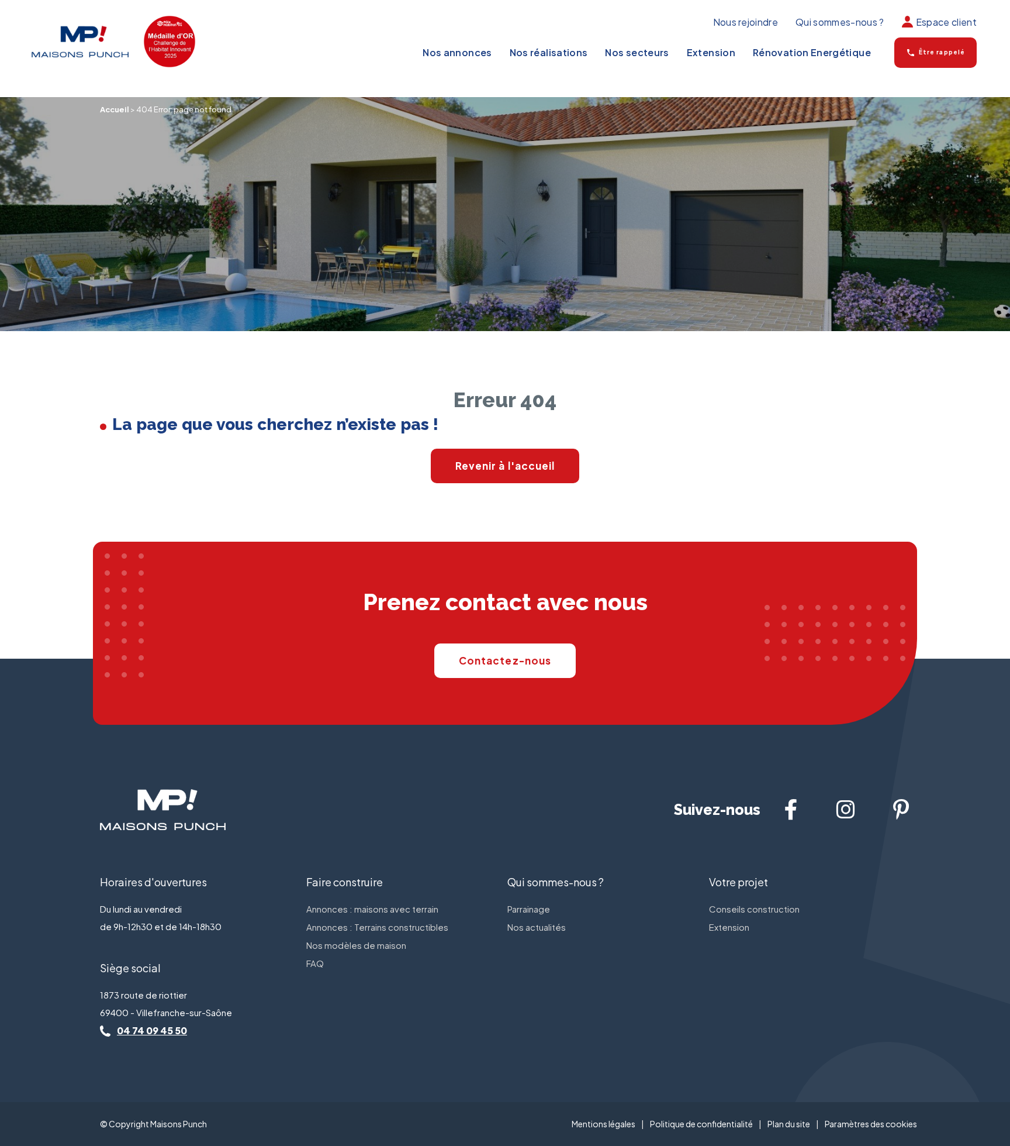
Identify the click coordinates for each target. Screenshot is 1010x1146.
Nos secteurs (637, 52)
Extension (711, 52)
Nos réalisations (549, 52)
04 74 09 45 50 (152, 1030)
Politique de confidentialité (701, 1124)
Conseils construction (754, 908)
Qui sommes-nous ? (839, 22)
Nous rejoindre (745, 22)
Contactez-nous (505, 660)
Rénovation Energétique (812, 52)
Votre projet (738, 882)
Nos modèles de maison (356, 945)
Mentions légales (603, 1124)
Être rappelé (942, 51)
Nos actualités (536, 926)
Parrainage (528, 908)
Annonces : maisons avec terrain (372, 908)
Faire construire (344, 882)
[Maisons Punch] (80, 41)
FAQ (315, 963)
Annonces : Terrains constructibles (377, 926)
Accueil (114, 109)
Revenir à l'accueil (505, 465)
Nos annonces (457, 52)
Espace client (946, 22)
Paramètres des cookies (871, 1124)
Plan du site (788, 1124)
